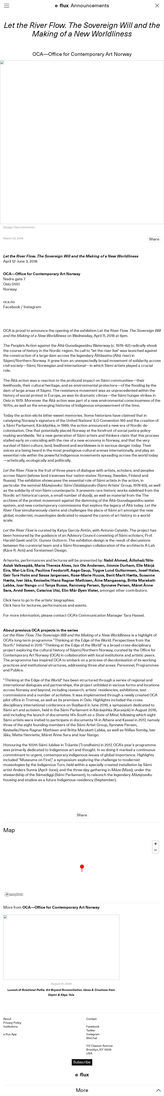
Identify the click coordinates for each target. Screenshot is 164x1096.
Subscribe (82, 557)
